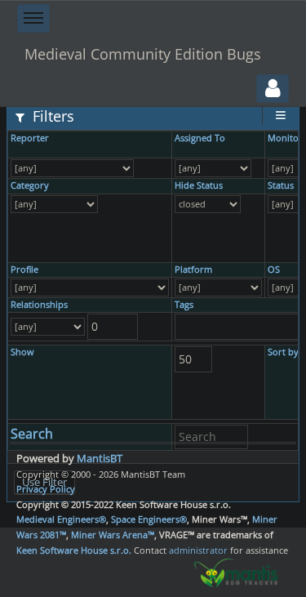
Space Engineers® (149, 519)
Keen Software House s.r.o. (73, 550)
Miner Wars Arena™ (112, 534)
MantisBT (99, 458)
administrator (198, 550)
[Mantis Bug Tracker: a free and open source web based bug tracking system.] (235, 571)
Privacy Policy (45, 489)
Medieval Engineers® (61, 519)
